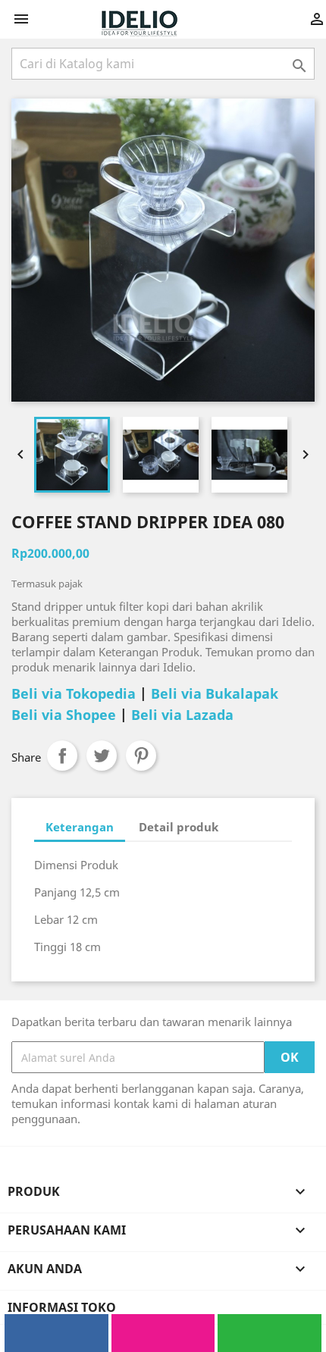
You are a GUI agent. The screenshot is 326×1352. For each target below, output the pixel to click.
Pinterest (141, 755)
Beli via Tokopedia (73, 693)
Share (62, 755)
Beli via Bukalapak (214, 693)
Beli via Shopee (63, 715)
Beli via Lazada (182, 715)
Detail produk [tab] (178, 826)
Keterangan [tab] (79, 826)
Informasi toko (62, 1307)
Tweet (101, 755)
